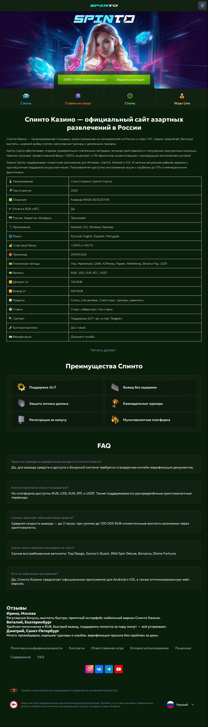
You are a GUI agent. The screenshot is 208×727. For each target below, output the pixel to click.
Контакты (77, 648)
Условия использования (149, 648)
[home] (104, 5)
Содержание (21, 657)
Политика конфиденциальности (37, 648)
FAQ (40, 657)
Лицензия (183, 648)
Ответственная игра (107, 648)
